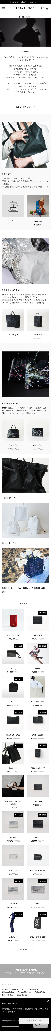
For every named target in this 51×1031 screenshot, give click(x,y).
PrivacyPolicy (7, 995)
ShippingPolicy (8, 992)
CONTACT (34, 989)
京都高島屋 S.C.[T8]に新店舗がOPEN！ (25, 2)
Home (21, 17)
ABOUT (5, 989)
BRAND (15, 989)
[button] (42, 8)
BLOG (24, 989)
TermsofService (24, 992)
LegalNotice (22, 995)
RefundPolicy (40, 992)
